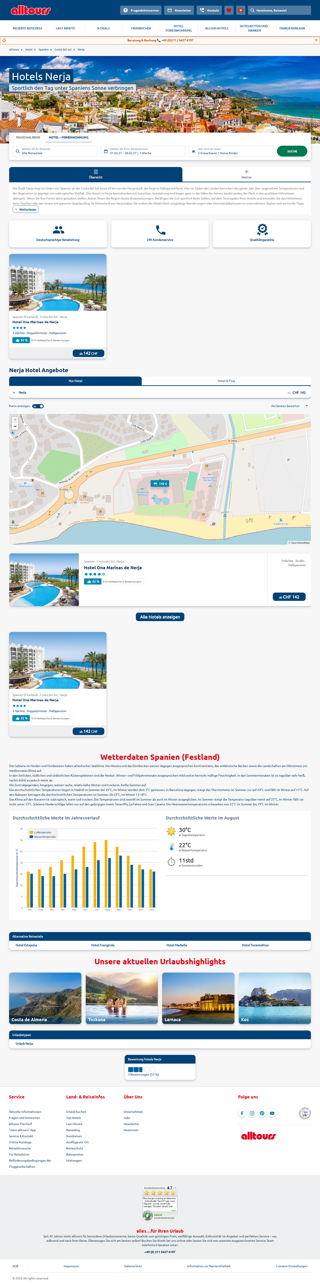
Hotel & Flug (226, 381)
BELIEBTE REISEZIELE (27, 28)
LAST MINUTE (65, 28)
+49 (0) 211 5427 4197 (160, 1252)
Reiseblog (73, 1130)
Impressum (71, 1266)
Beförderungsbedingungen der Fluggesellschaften (30, 1163)
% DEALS (103, 28)
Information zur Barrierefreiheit (209, 1266)
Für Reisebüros (19, 1154)
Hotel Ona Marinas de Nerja (35, 321)
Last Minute (74, 1124)
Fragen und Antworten (24, 1118)
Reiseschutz (74, 1148)
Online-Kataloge (20, 1142)
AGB (15, 1266)
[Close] (316, 40)
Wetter (247, 177)
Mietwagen (74, 1160)
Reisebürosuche (20, 1148)
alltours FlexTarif (20, 1124)
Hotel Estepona (26, 945)
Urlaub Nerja (24, 1043)
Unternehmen (133, 1111)
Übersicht (96, 177)
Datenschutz (133, 1266)
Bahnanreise (74, 1154)
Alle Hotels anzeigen (160, 616)
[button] (160, 479)
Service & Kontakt (21, 1136)
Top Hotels (73, 1118)
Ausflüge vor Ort (77, 1142)
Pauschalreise (28, 137)
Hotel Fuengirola (103, 945)
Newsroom (131, 1130)
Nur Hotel (75, 381)
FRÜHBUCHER (141, 28)
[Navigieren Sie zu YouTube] (272, 1113)
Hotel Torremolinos (255, 945)
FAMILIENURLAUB (292, 28)
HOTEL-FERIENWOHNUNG (179, 28)
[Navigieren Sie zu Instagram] (252, 1113)
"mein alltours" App (22, 1130)
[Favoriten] (229, 10)
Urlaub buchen (76, 1111)
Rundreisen (74, 1136)
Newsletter (131, 1124)
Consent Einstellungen (292, 1266)
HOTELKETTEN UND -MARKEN (254, 28)
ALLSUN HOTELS (216, 28)
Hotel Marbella (177, 945)
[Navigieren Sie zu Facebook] (242, 1113)
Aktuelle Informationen (25, 1111)
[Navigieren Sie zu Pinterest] (262, 1113)
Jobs (127, 1118)
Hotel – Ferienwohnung (69, 137)
